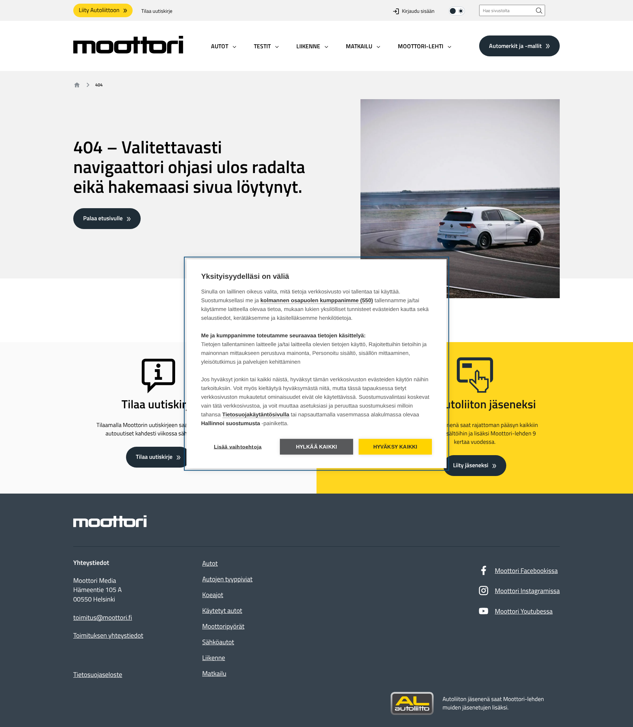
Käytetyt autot (222, 610)
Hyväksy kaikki (395, 446)
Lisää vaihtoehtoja (238, 446)
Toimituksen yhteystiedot (108, 635)
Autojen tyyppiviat (227, 579)
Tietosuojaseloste (97, 674)
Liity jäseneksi (470, 465)
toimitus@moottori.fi (102, 617)
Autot (210, 563)
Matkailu (214, 673)
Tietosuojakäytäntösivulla (255, 414)
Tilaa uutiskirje (157, 11)
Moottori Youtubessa (524, 611)
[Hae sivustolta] (539, 10)
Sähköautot (218, 642)
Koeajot (212, 595)
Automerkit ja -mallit (515, 45)
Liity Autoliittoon (99, 10)
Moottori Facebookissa (526, 571)
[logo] (128, 51)
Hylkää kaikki (316, 446)
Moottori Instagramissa (527, 591)
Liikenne (213, 658)
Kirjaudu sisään (418, 11)
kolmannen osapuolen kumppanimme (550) (316, 300)
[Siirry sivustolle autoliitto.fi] (412, 703)
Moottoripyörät (223, 626)
